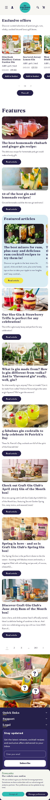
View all (25, 92)
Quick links (11, 712)
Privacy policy (7, 773)
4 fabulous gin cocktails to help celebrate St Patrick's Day (22, 434)
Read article (11, 161)
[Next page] (43, 648)
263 (35, 647)
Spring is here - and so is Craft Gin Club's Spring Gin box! (23, 547)
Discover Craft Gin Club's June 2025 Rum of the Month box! (24, 609)
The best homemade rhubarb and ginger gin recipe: (24, 144)
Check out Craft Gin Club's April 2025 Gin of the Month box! (24, 489)
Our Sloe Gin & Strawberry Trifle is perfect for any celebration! (22, 318)
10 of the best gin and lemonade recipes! (19, 195)
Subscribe (25, 763)
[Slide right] (31, 86)
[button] (6, 7)
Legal (7, 724)
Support (9, 718)
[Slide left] (19, 86)
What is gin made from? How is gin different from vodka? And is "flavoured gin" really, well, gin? (25, 374)
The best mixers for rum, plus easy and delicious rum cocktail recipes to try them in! (23, 252)
